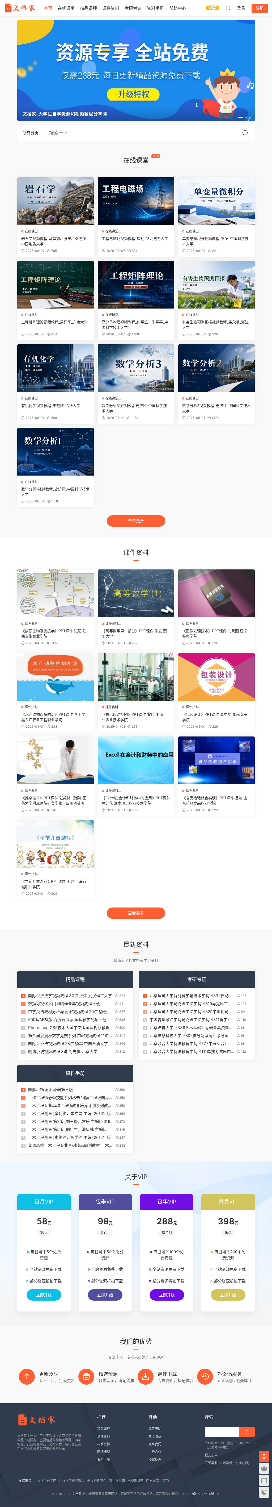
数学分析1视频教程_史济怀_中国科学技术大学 (55, 492)
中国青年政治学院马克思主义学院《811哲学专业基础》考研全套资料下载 (190, 1019)
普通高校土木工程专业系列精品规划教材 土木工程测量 (70, 1145)
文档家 (77, 1494)
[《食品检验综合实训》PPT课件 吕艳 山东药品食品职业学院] (216, 760)
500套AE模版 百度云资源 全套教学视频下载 (67, 1019)
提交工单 (211, 1455)
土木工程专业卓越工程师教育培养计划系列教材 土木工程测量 (70, 1105)
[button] (240, 117)
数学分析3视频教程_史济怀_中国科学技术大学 (134, 408)
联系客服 (211, 1463)
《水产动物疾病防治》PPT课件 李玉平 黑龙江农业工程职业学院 (53, 717)
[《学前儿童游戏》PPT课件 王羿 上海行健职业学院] (55, 844)
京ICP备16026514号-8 (201, 1494)
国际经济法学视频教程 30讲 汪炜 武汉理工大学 (70, 995)
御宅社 (166, 1481)
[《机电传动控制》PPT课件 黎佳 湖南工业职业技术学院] (136, 677)
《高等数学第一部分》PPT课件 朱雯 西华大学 (134, 633)
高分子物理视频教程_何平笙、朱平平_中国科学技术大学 (135, 325)
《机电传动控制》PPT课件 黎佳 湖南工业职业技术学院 (134, 717)
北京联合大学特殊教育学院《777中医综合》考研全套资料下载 (191, 1043)
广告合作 (154, 1452)
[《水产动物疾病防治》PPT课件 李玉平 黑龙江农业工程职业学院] (55, 677)
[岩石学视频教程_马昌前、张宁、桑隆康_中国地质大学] (55, 201)
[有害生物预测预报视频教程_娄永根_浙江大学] (216, 285)
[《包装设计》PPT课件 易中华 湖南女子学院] (216, 677)
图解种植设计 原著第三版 (50, 1089)
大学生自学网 (46, 1481)
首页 (48, 8)
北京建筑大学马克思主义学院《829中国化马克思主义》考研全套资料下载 (191, 1011)
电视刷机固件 (96, 1481)
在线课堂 (66, 8)
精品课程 (88, 8)
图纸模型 (103, 1452)
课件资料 (110, 8)
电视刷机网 (135, 1481)
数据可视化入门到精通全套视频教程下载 (64, 1003)
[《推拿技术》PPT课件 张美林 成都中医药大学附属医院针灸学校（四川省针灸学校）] (55, 760)
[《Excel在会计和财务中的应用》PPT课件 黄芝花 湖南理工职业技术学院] (136, 760)
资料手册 (155, 8)
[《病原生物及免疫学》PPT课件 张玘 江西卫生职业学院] (55, 593)
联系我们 (154, 1444)
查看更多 (136, 520)
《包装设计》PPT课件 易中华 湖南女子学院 (214, 717)
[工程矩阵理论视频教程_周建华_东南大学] (55, 285)
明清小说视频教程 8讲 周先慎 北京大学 (62, 1051)
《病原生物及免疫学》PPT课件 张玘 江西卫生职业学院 (53, 633)
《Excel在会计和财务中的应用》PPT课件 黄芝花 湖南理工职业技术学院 (136, 800)
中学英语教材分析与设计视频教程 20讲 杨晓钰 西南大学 (69, 1011)
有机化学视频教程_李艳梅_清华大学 (50, 405)
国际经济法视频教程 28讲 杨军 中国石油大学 (68, 1043)
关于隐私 (154, 1436)
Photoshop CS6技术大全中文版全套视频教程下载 (70, 1027)
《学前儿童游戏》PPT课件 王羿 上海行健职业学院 (53, 884)
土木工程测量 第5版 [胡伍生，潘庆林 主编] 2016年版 (66, 1129)
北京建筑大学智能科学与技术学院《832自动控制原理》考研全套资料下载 (191, 995)
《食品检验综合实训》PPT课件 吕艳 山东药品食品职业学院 (214, 800)
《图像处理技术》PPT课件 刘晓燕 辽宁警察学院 (214, 633)
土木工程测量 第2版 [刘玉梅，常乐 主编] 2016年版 (69, 1121)
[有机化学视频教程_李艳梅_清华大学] (55, 368)
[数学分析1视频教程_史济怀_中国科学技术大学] (55, 452)
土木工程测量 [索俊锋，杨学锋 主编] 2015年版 (69, 1137)
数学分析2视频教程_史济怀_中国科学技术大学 (216, 408)
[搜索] (228, 8)
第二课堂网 (117, 1481)
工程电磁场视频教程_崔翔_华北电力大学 (135, 238)
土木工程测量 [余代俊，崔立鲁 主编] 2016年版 (69, 1113)
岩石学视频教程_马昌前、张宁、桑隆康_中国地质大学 (54, 241)
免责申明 (154, 1429)
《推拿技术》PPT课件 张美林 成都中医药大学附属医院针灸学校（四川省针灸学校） (54, 801)
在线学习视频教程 (71, 1481)
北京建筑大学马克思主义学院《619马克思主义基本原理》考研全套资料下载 (191, 1003)
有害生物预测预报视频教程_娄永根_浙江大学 (215, 325)
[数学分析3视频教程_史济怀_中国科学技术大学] (136, 368)
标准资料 (103, 1444)
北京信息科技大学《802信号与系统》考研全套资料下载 (191, 1035)
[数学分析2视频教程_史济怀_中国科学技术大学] (216, 368)
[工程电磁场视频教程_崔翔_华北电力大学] (136, 201)
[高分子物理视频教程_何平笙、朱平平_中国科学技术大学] (136, 285)
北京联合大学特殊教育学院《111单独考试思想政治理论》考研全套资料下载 (192, 1051)
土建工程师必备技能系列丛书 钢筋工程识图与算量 (70, 1097)
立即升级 (44, 1294)
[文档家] (20, 8)
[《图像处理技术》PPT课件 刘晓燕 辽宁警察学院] (216, 593)
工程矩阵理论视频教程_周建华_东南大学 (54, 322)
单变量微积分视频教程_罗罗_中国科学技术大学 (215, 241)
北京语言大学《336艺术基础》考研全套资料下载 (191, 1027)
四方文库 (152, 1481)
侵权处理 (154, 1460)
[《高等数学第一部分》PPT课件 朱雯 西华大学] (136, 593)
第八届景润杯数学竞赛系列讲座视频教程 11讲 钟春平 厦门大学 (68, 1035)
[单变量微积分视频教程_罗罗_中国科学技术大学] (216, 201)
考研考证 (133, 8)
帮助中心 (177, 8)
